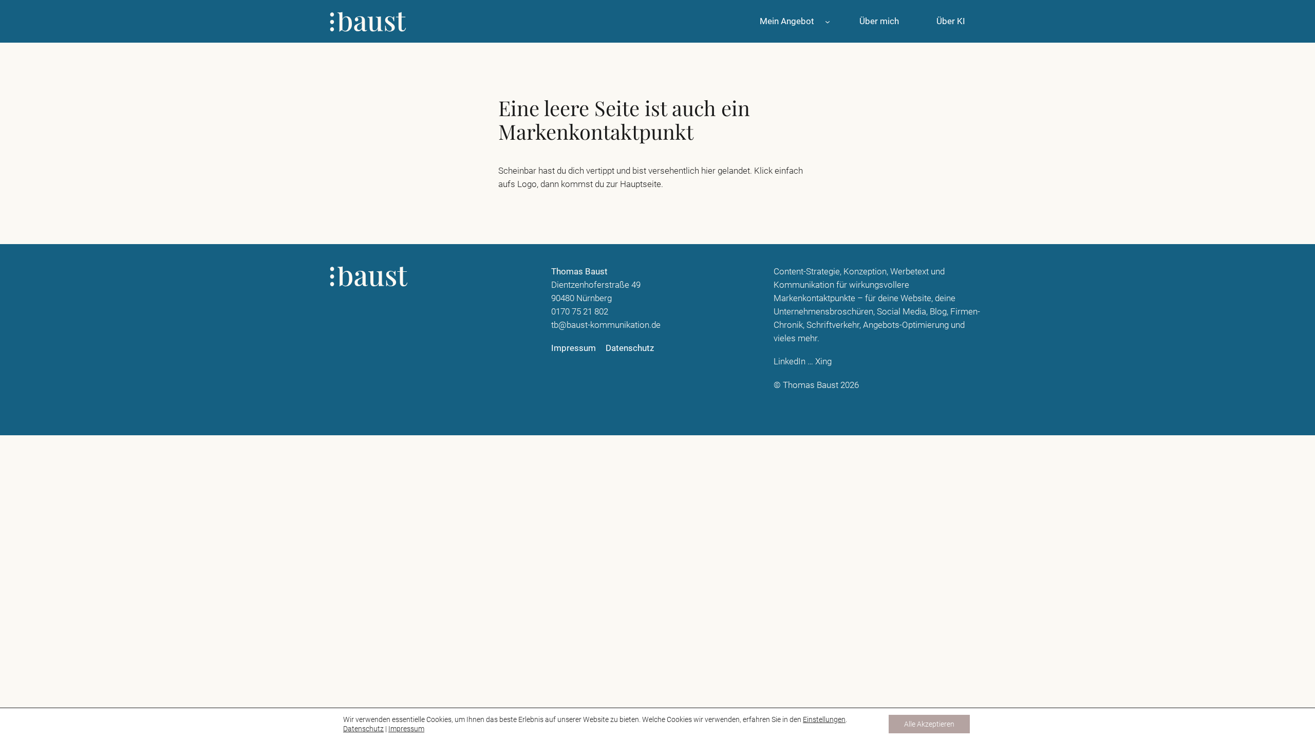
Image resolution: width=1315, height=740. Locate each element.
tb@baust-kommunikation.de (606, 325)
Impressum (406, 729)
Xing (823, 361)
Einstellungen (824, 719)
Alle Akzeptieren (929, 724)
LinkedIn (789, 361)
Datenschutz (363, 729)
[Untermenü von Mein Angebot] (827, 21)
